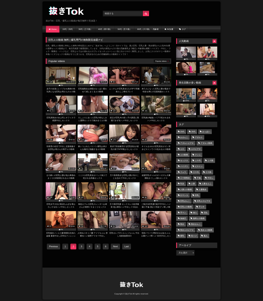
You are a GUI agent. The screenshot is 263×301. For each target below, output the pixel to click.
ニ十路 (210, 160)
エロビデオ (196, 149)
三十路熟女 (185, 178)
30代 (193, 131)
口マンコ (184, 195)
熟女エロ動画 (206, 230)
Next (115, 246)
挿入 (195, 212)
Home (54, 29)
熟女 (182, 224)
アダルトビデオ (187, 143)
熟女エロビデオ (187, 230)
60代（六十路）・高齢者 (148, 29)
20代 (182, 131)
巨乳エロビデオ (203, 201)
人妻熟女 (202, 189)
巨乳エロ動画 (186, 207)
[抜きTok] (66, 11)
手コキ (202, 207)
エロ (182, 149)
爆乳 (182, 236)
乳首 (182, 183)
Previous (53, 246)
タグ (184, 29)
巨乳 (197, 195)
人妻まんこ (206, 183)
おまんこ (184, 137)
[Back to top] (254, 293)
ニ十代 (198, 160)
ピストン (199, 166)
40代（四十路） (105, 29)
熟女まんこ (196, 224)
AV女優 (170, 29)
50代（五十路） (124, 29)
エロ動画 (184, 155)
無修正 (183, 218)
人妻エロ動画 (186, 189)
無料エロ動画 (199, 218)
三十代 (196, 172)
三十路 (208, 172)
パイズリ (184, 166)
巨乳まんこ (185, 201)
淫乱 (206, 212)
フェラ (183, 172)
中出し (210, 178)
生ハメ (194, 236)
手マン (183, 212)
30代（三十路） (85, 29)
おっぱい (206, 131)
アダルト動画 (206, 143)
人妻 (193, 183)
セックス (184, 160)
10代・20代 (67, 29)
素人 (206, 236)
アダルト (199, 137)
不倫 (199, 178)
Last (127, 246)
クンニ (198, 155)
